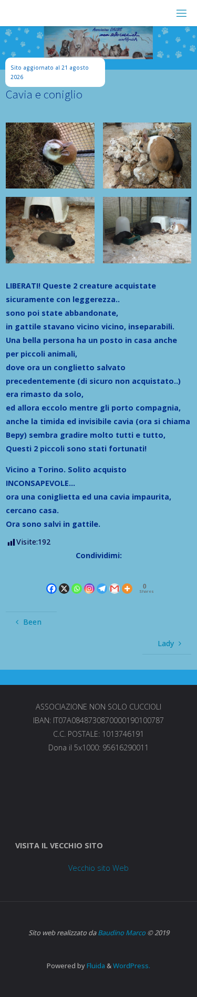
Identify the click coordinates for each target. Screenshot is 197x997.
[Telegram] (102, 579)
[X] (64, 579)
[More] (127, 579)
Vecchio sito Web (98, 868)
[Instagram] (89, 579)
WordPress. (131, 965)
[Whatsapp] (76, 579)
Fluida (95, 965)
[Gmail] (114, 579)
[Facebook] (51, 579)
